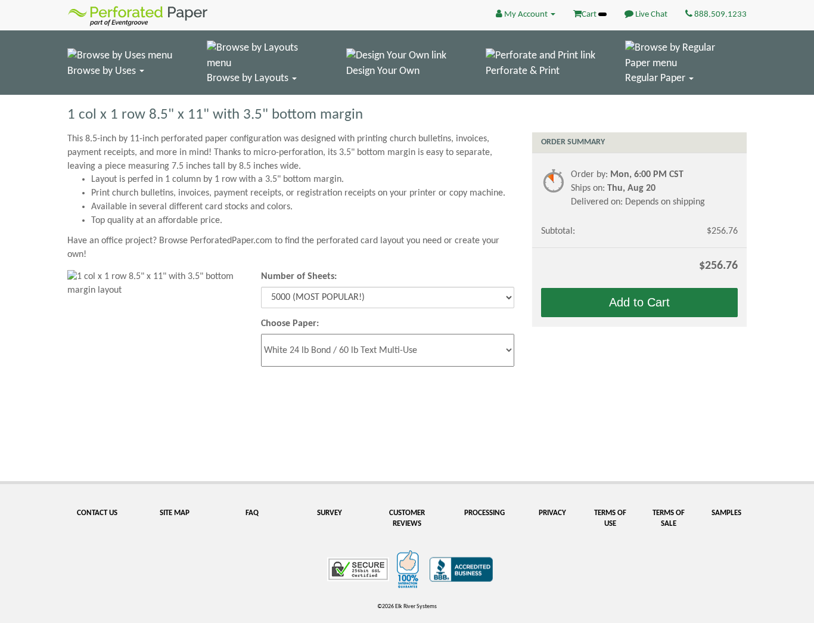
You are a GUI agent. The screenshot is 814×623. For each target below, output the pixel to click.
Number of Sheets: (299, 276)
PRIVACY (552, 513)
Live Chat (650, 14)
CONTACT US (97, 513)
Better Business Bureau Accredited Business (461, 569)
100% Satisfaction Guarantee (409, 569)
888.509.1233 (719, 14)
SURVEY (329, 513)
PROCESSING (484, 513)
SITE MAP (174, 513)
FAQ (252, 513)
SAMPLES (726, 513)
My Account (525, 14)
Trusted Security (358, 569)
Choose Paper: (290, 323)
